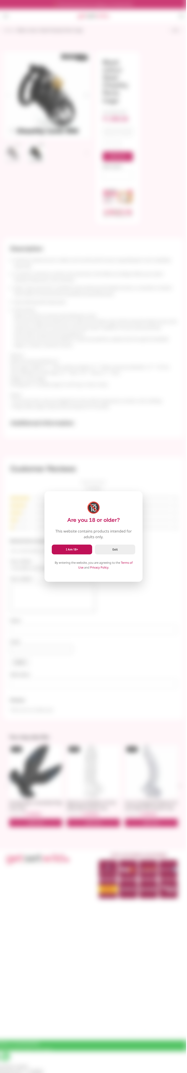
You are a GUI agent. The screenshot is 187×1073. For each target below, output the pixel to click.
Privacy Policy (99, 567)
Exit (115, 549)
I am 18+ (72, 549)
